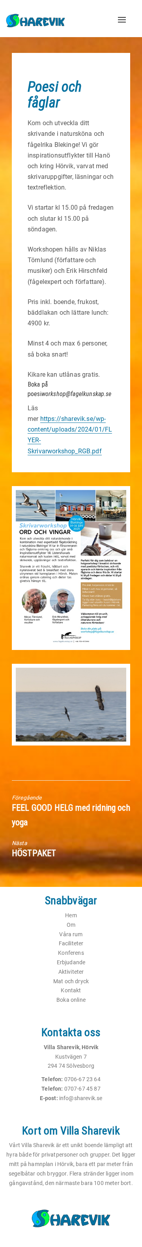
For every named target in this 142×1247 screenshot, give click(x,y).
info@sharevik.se (81, 1098)
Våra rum (70, 934)
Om (71, 925)
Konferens (71, 953)
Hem (71, 915)
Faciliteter (71, 943)
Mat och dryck (71, 981)
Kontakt (71, 990)
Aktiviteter (71, 972)
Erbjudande (71, 962)
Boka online (71, 1000)
